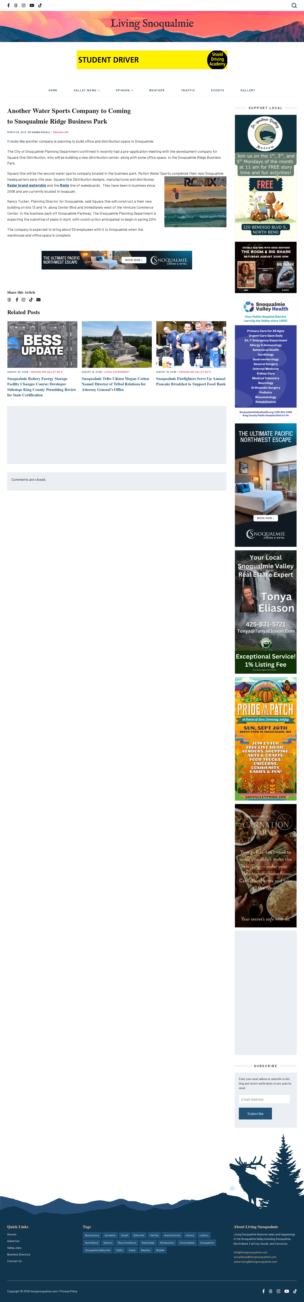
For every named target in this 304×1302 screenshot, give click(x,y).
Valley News (85, 90)
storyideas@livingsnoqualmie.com (255, 1257)
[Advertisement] (117, 435)
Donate (11, 1234)
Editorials (139, 1235)
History (190, 1235)
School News (187, 1242)
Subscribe (255, 1113)
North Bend (91, 1242)
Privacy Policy (68, 1291)
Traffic (188, 90)
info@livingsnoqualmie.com (250, 1252)
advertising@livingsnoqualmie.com (255, 1261)
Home (53, 90)
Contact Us (14, 1261)
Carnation (110, 1235)
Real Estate (148, 1242)
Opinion (123, 90)
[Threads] (10, 300)
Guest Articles (172, 1235)
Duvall (124, 1235)
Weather (157, 90)
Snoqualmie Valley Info (47, 371)
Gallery (248, 90)
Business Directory (18, 1254)
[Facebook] (18, 300)
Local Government (117, 371)
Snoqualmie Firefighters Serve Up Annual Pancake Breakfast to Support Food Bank (191, 381)
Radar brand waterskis (26, 185)
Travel (132, 1250)
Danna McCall (41, 132)
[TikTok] (32, 300)
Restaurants (167, 1242)
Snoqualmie (61, 132)
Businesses (92, 1235)
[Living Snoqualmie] (152, 24)
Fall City (154, 1235)
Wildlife (160, 1250)
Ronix (64, 185)
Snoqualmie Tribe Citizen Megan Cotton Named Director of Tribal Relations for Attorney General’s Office (115, 384)
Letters (204, 1235)
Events (217, 90)
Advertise (13, 1241)
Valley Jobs (14, 1247)
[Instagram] (24, 300)
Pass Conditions (127, 1242)
